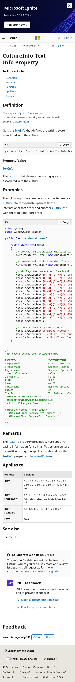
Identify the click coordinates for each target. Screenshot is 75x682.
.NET (15, 45)
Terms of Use (10, 677)
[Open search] (59, 38)
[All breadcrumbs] (6, 45)
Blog (49, 667)
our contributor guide (44, 571)
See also (10, 96)
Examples (11, 82)
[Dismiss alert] (69, 5)
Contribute (9, 672)
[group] (37, 151)
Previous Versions (32, 667)
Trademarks (29, 677)
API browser (29, 45)
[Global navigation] (3, 38)
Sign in (68, 37)
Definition (11, 77)
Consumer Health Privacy (49, 672)
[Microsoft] (37, 38)
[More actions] (69, 45)
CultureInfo (10, 203)
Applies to (11, 91)
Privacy (24, 672)
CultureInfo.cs (21, 121)
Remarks (11, 87)
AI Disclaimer (10, 667)
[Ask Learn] (53, 45)
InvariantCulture (41, 456)
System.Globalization (31, 113)
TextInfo (20, 130)
